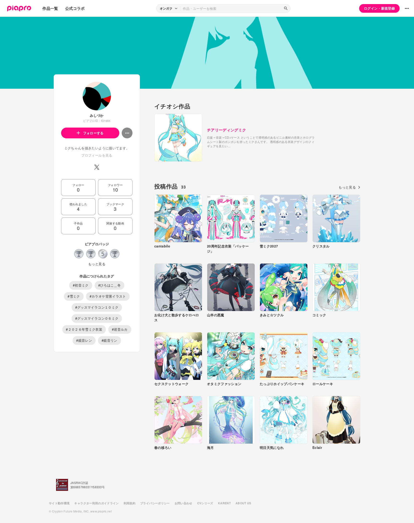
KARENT (224, 503)
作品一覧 (50, 8)
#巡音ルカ (120, 329)
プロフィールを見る (96, 155)
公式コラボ (75, 8)
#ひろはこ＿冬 (109, 285)
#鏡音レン (84, 340)
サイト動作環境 (59, 503)
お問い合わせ (183, 503)
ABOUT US (243, 503)
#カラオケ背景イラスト (108, 296)
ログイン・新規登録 (379, 8)
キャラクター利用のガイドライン (96, 503)
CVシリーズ (205, 503)
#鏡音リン (109, 340)
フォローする (93, 132)
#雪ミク (74, 296)
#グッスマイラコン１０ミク (97, 307)
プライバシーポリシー (155, 503)
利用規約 (129, 503)
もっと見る (96, 263)
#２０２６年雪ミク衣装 (84, 329)
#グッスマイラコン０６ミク (97, 318)
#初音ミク (81, 285)
